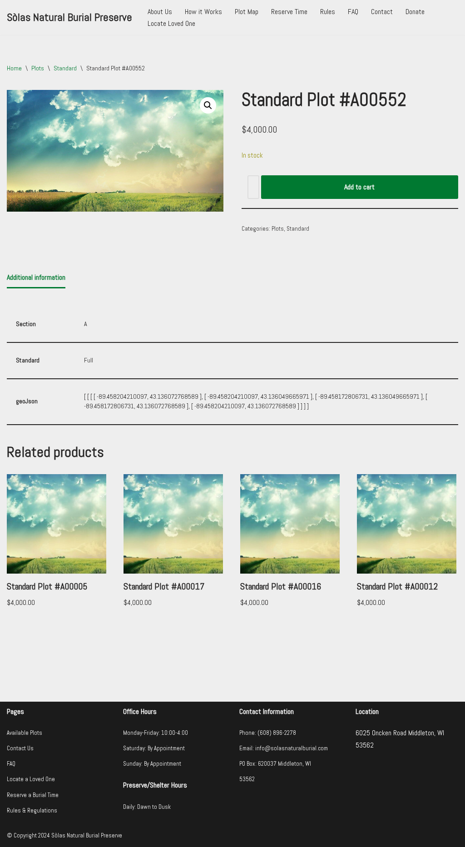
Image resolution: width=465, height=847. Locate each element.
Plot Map (246, 11)
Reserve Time (289, 11)
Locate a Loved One (31, 779)
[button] (208, 105)
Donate (415, 11)
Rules (327, 11)
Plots (37, 68)
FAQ (353, 11)
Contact (382, 11)
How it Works (203, 11)
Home (14, 68)
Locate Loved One (171, 23)
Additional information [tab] (36, 277)
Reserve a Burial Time (33, 795)
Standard (65, 68)
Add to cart (359, 187)
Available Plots (24, 733)
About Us (160, 11)
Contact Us (20, 748)
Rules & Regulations (32, 810)
